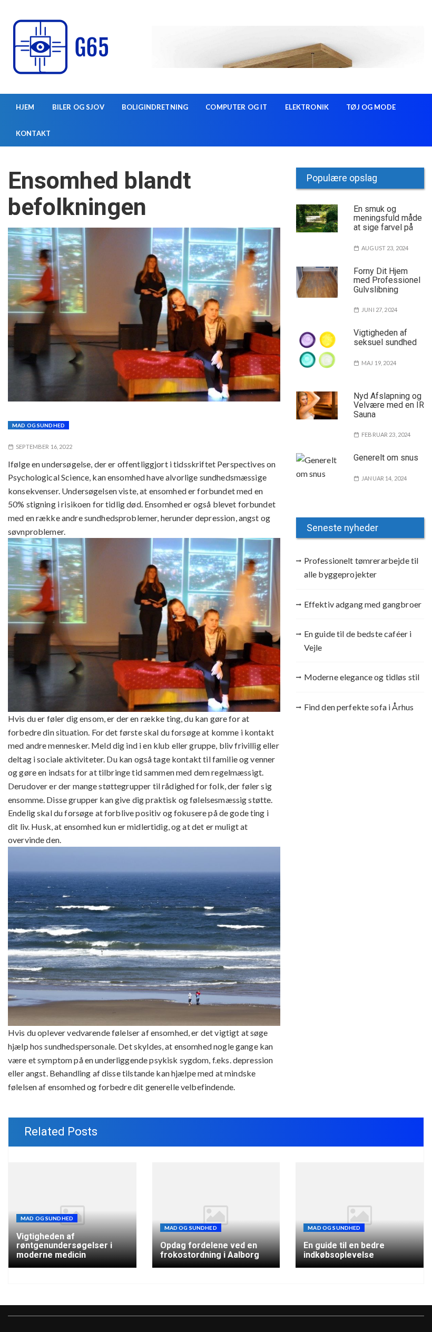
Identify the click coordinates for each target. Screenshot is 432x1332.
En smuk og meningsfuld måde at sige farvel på (388, 218)
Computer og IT (236, 107)
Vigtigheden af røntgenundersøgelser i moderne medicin (64, 1245)
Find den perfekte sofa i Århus (359, 707)
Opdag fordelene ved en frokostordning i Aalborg (209, 1250)
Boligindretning (155, 107)
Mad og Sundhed (38, 425)
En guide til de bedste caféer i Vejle (358, 640)
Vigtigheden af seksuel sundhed (385, 337)
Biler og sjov (78, 107)
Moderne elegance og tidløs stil (362, 677)
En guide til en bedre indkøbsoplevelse (344, 1250)
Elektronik (307, 107)
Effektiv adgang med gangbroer (362, 604)
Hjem (25, 107)
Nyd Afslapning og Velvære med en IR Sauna (389, 405)
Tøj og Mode (371, 107)
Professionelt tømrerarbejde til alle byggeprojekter (361, 567)
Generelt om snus (386, 458)
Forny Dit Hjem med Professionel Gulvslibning (387, 280)
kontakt (33, 133)
